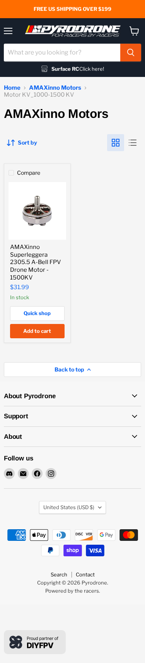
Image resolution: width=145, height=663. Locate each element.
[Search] (130, 52)
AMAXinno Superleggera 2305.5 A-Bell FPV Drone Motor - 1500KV (35, 262)
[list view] (132, 142)
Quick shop (37, 313)
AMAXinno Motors (55, 88)
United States (68, 507)
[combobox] (62, 52)
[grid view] (115, 142)
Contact (85, 574)
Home (12, 88)
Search (59, 574)
